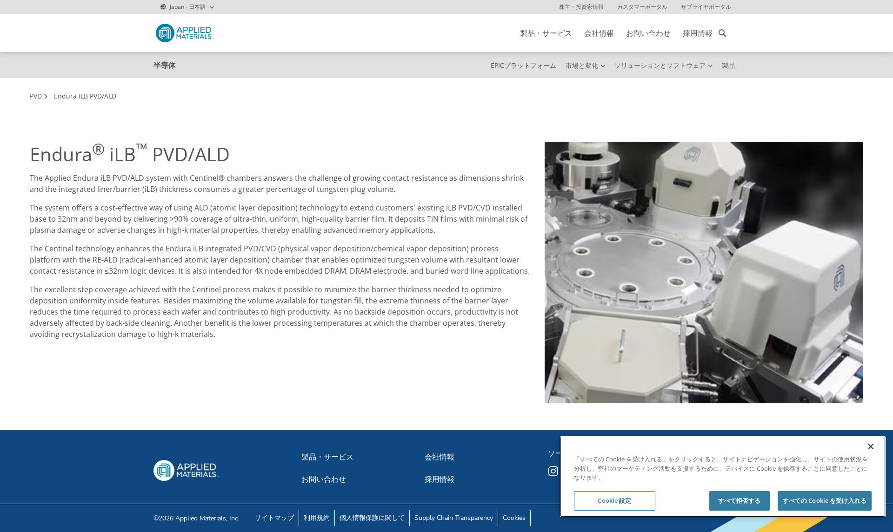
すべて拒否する (739, 500)
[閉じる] (870, 446)
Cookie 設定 (614, 500)
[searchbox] (722, 33)
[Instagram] (554, 471)
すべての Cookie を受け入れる (824, 500)
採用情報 (698, 33)
